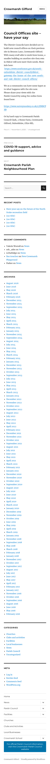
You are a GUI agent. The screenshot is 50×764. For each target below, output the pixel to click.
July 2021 (10, 450)
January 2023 (12, 396)
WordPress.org (13, 685)
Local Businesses (12, 732)
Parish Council (13, 651)
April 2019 (11, 529)
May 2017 (10, 580)
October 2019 (12, 518)
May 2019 (11, 525)
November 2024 (14, 334)
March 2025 (12, 324)
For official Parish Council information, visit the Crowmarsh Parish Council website (25, 746)
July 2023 (10, 378)
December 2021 (13, 433)
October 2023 (12, 372)
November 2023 (14, 368)
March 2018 (11, 549)
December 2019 (13, 511)
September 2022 (14, 409)
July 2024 (10, 344)
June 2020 (11, 494)
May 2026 (11, 290)
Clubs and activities (15, 637)
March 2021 (11, 464)
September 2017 (14, 566)
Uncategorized (34, 130)
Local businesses (14, 644)
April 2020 (11, 501)
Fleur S (6, 130)
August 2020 (12, 488)
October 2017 (12, 563)
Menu (42, 9)
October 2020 (12, 481)
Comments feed (13, 681)
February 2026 (13, 297)
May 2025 (11, 317)
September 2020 (14, 484)
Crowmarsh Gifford (18, 9)
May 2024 (11, 351)
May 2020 (11, 498)
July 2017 (10, 573)
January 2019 (12, 535)
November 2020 (14, 477)
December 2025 (13, 300)
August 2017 (12, 569)
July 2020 (10, 491)
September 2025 (14, 307)
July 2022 (10, 416)
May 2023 (11, 385)
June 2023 (11, 382)
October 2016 (12, 597)
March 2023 (12, 392)
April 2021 (11, 460)
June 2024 (11, 348)
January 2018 (12, 556)
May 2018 (10, 546)
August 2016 (12, 604)
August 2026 (12, 283)
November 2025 (14, 303)
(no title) (10, 216)
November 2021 (13, 436)
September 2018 (14, 542)
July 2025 (10, 310)
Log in (9, 674)
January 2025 (12, 331)
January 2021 (12, 471)
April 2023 (11, 389)
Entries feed (12, 678)
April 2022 (11, 426)
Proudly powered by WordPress (33, 759)
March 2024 (12, 355)
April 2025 (11, 321)
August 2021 (12, 447)
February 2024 (13, 358)
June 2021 (11, 454)
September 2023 (14, 375)
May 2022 (11, 423)
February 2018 (13, 552)
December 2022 (13, 399)
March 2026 (12, 293)
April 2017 (11, 583)
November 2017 (13, 559)
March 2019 (12, 532)
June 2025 (11, 314)
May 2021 (10, 457)
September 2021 (14, 443)
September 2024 (14, 338)
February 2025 (13, 327)
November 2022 (14, 402)
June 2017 (11, 576)
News (26, 246)
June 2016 (11, 607)
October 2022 (12, 406)
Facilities (10, 641)
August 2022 (12, 413)
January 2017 (12, 590)
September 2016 (14, 600)
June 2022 (11, 419)
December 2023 (13, 365)
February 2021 (13, 467)
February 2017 (13, 586)
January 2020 (12, 508)
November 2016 (13, 593)
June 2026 (11, 286)
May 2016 (11, 610)
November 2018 (13, 539)
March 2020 (12, 505)
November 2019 (13, 515)
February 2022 (13, 430)
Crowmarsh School (13, 738)
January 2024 (12, 361)
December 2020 (13, 474)
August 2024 (12, 341)
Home (7, 696)
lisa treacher (12, 256)
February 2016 (13, 614)
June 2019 (11, 522)
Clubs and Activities (13, 726)
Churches (10, 634)
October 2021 (12, 440)
